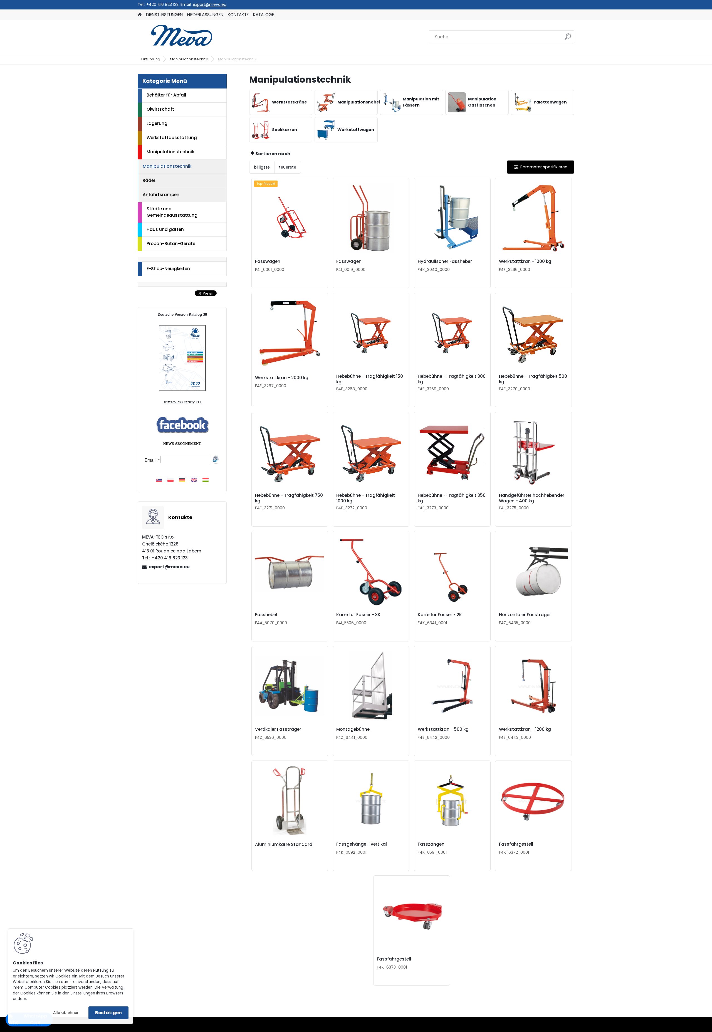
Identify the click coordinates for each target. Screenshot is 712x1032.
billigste (262, 167)
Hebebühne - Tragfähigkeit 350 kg (452, 498)
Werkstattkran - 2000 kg (281, 378)
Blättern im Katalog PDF (182, 402)
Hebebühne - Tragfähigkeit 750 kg (289, 498)
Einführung (150, 59)
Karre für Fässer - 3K (358, 615)
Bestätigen (108, 1012)
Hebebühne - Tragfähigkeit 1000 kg (365, 498)
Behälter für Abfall (166, 95)
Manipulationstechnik (189, 59)
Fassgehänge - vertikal (361, 844)
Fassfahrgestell (516, 844)
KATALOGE (263, 15)
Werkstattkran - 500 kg (443, 729)
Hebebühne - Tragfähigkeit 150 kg (369, 379)
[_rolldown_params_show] (540, 167)
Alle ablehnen (66, 1012)
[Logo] (176, 37)
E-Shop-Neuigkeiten (168, 268)
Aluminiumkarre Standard (283, 844)
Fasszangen (431, 844)
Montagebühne (353, 729)
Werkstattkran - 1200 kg (525, 729)
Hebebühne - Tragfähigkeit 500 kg (533, 379)
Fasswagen (267, 261)
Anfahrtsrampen (161, 194)
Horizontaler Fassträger (525, 615)
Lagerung (157, 123)
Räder (149, 180)
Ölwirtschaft (160, 109)
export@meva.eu (209, 4)
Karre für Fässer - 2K (440, 615)
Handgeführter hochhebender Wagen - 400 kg (531, 498)
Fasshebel (266, 615)
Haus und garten (165, 229)
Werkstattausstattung (172, 137)
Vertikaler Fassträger (278, 729)
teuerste (287, 167)
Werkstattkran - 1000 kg (525, 261)
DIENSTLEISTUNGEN (164, 15)
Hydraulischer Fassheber (445, 261)
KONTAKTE (238, 15)
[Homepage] (140, 14)
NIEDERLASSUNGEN (205, 15)
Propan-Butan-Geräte (171, 243)
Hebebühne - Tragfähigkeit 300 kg (452, 379)
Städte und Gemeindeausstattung (172, 212)
